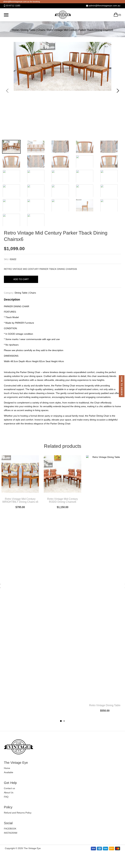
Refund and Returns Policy (17, 812)
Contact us (9, 788)
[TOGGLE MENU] (6, 15)
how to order (121, 386)
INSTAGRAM (10, 833)
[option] (62, 66)
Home (15, 30)
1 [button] (61, 721)
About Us (8, 792)
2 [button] (64, 721)
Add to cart (21, 279)
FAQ (6, 796)
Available (8, 772)
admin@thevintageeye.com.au (104, 5)
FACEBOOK (10, 828)
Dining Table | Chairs (33, 30)
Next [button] (118, 90)
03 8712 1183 (13, 5)
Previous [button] (7, 90)
